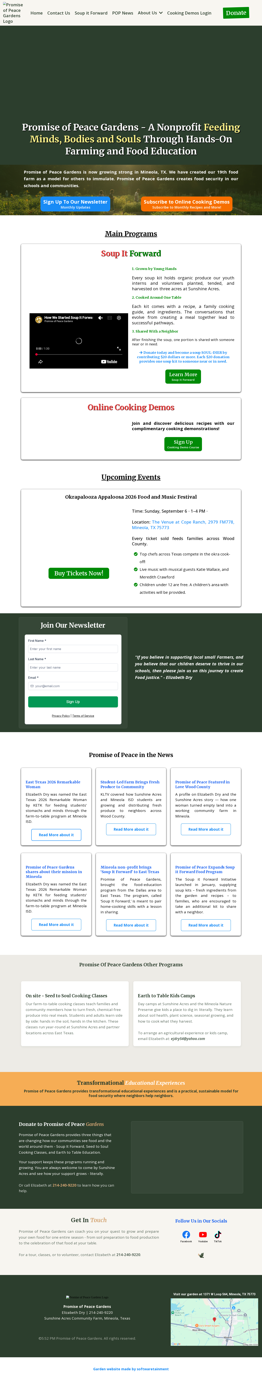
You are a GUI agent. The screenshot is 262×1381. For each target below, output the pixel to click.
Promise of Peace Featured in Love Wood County (202, 784)
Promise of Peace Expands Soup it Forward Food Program (205, 869)
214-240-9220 (64, 1185)
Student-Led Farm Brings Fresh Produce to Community (130, 784)
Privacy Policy (61, 715)
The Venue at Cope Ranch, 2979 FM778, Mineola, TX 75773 (183, 524)
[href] (214, 1321)
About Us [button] (148, 12)
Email (33, 677)
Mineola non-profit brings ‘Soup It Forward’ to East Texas (130, 869)
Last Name (37, 659)
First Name (37, 641)
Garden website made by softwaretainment (131, 1369)
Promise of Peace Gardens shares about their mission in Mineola (54, 872)
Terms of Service (83, 715)
